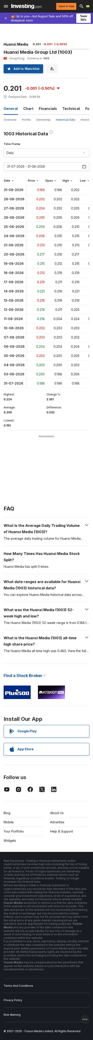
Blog (7, 813)
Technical (71, 108)
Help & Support (61, 831)
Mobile (9, 822)
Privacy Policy (13, 1000)
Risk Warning (12, 1014)
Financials (48, 108)
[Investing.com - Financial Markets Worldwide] (26, 6)
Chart (28, 108)
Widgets (10, 840)
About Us (57, 813)
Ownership (43, 119)
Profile (26, 119)
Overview (10, 119)
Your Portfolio (14, 831)
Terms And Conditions (18, 985)
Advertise (57, 822)
